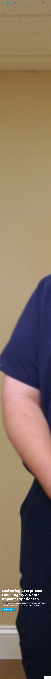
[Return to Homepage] (12, 3)
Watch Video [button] (9, 609)
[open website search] (40, 3)
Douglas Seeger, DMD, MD (9, 602)
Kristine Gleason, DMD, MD (26, 602)
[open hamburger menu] (43, 3)
